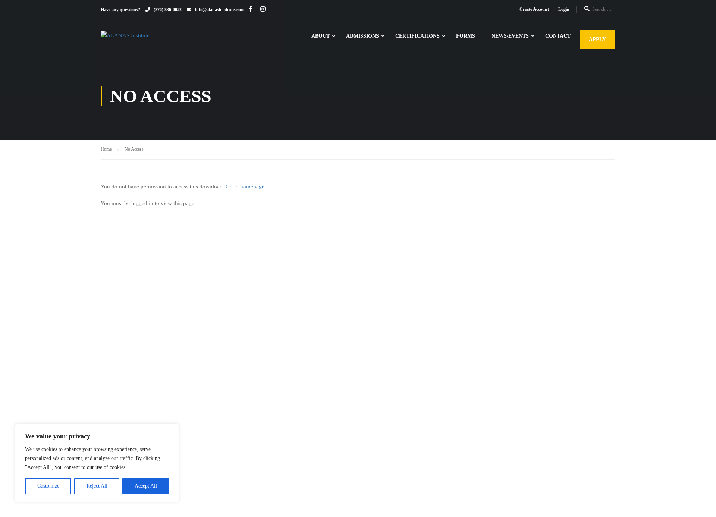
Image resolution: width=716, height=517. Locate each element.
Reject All (97, 486)
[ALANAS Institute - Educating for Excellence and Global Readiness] (157, 39)
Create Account (534, 9)
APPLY (597, 39)
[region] (97, 463)
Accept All (146, 486)
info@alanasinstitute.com (219, 9)
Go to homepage (245, 186)
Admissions (362, 36)
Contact (558, 36)
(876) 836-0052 (168, 9)
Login (563, 9)
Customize (48, 486)
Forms (465, 36)
